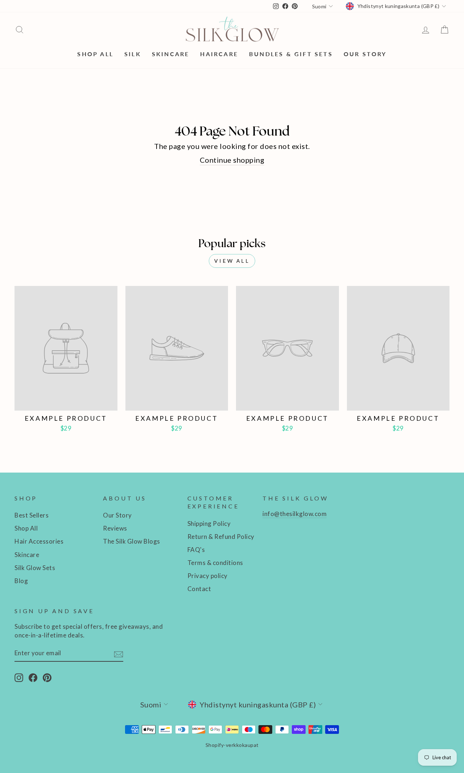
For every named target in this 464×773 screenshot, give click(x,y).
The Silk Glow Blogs (131, 541)
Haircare (219, 53)
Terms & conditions (215, 562)
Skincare (171, 53)
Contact (199, 589)
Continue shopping (232, 159)
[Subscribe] (118, 653)
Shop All (95, 53)
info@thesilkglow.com (294, 514)
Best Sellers (31, 515)
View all (232, 261)
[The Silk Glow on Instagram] (18, 677)
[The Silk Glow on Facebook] (33, 677)
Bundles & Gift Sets (291, 53)
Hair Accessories (38, 541)
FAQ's (196, 549)
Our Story (365, 53)
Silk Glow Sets (34, 568)
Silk (132, 53)
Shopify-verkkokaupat (232, 745)
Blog (21, 581)
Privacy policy (207, 575)
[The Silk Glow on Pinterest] (47, 677)
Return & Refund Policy (220, 536)
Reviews (115, 528)
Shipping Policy (209, 523)
